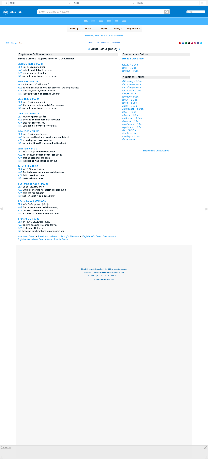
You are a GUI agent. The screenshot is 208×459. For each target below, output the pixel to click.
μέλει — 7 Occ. (129, 68)
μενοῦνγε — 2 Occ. (131, 136)
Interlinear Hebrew (47, 236)
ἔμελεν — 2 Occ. (130, 64)
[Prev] (3, 215)
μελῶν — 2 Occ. (130, 100)
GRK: (20, 67)
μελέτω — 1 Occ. (130, 70)
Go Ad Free (6, 447)
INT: (20, 76)
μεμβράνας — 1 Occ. (132, 118)
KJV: (20, 73)
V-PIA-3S (38, 64)
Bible (7, 43)
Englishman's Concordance (156, 150)
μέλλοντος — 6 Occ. (132, 81)
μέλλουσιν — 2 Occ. (131, 90)
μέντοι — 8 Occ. (130, 139)
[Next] (204, 215)
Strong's (14, 43)
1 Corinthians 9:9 (27, 201)
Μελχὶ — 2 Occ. (129, 106)
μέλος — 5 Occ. (129, 102)
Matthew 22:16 (25, 64)
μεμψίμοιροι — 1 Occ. (132, 127)
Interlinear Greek (26, 236)
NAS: (20, 70)
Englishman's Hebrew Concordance (35, 239)
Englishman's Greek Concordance (99, 236)
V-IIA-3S (32, 148)
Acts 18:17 (23, 166)
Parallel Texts (61, 239)
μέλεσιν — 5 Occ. (130, 96)
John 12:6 (23, 148)
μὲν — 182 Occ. (129, 130)
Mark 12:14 (23, 99)
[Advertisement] (156, 203)
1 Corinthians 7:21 (27, 183)
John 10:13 (23, 131)
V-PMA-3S (42, 183)
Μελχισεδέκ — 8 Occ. (133, 109)
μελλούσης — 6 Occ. (132, 87)
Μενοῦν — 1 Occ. (130, 133)
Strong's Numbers (70, 236)
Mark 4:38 (23, 81)
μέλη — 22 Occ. (129, 93)
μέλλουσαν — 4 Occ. (132, 84)
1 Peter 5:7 (23, 219)
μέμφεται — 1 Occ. (131, 121)
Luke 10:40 (23, 113)
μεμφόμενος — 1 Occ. (133, 124)
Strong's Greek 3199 (132, 58)
